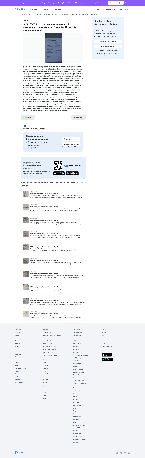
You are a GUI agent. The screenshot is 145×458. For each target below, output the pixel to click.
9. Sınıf (45, 371)
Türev (75, 394)
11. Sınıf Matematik (78, 360)
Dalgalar (75, 419)
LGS (44, 398)
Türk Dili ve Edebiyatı (21, 368)
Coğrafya (17, 374)
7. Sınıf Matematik (78, 375)
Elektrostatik (77, 416)
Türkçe (17, 371)
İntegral (75, 396)
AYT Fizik (76, 346)
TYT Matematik (77, 332)
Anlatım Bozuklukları (79, 439)
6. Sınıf (45, 379)
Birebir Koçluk (47, 338)
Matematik (18, 354)
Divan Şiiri (76, 445)
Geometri (17, 357)
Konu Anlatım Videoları (50, 349)
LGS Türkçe (76, 366)
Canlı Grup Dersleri (49, 341)
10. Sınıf (45, 368)
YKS (44, 390)
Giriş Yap (97, 9)
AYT (44, 393)
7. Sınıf (45, 377)
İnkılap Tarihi (19, 379)
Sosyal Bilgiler (19, 382)
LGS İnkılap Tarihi (78, 372)
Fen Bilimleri (18, 377)
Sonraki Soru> (78, 117)
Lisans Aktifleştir (109, 9)
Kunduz (23, 14)
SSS (103, 338)
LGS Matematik (77, 363)
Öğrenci (17, 332)
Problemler (76, 408)
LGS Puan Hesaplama (21, 393)
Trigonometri (77, 411)
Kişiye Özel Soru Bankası (50, 346)
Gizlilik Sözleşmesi (102, 55)
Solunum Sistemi (78, 436)
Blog (103, 335)
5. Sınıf (45, 382)
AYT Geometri (77, 343)
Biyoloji (17, 365)
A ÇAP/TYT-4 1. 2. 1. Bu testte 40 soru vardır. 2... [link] (84, 14)
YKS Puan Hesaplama (21, 390)
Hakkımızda (57, 9)
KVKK (103, 343)
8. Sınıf (45, 374)
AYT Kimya (76, 349)
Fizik (16, 359)
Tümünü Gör (80, 182)
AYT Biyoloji (76, 352)
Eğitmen (17, 335)
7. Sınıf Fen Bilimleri (79, 380)
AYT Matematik (77, 341)
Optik (74, 422)
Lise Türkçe (37, 14)
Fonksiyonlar (77, 405)
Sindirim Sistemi (78, 433)
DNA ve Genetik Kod (79, 425)
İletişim (104, 341)
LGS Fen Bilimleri (78, 369)
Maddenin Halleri (78, 431)
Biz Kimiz (104, 332)
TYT (44, 395)
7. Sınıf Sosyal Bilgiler (79, 383)
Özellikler (45, 9)
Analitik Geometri (78, 413)
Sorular (29, 14)
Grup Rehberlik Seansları (50, 355)
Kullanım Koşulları (114, 53)
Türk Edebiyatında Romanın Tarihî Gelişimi (55, 14)
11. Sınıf (45, 365)
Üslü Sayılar (76, 399)
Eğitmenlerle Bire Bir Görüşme (52, 335)
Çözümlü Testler (48, 352)
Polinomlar (76, 402)
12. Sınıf (45, 362)
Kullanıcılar (33, 9)
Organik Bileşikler (78, 428)
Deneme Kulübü (48, 343)
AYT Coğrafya (77, 358)
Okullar (17, 338)
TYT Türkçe (76, 338)
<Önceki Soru (28, 117)
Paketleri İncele (123, 9)
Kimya (16, 362)
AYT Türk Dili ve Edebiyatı (80, 355)
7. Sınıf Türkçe (77, 378)
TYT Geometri (77, 335)
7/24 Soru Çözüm (48, 332)
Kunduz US (18, 341)
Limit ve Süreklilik (78, 391)
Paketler (17, 343)
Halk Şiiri (75, 442)
